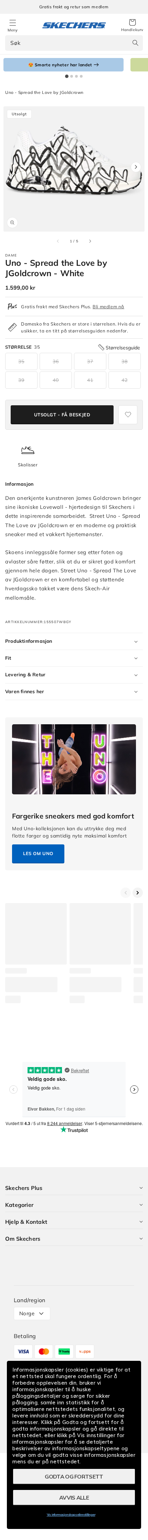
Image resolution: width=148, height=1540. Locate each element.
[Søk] (135, 42)
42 (124, 380)
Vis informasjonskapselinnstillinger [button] (71, 1514)
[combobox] (74, 43)
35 (21, 361)
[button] (132, 25)
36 (56, 361)
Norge (26, 1313)
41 (90, 380)
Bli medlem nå (108, 306)
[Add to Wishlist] (127, 414)
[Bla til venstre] (58, 241)
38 (124, 361)
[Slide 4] (81, 76)
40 (56, 380)
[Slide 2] (71, 76)
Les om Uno (38, 853)
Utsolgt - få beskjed (62, 414)
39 (21, 380)
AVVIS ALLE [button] (74, 1497)
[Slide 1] (66, 76)
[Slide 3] (76, 76)
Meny (13, 30)
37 (90, 361)
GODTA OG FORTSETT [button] (74, 1476)
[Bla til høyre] (89, 241)
